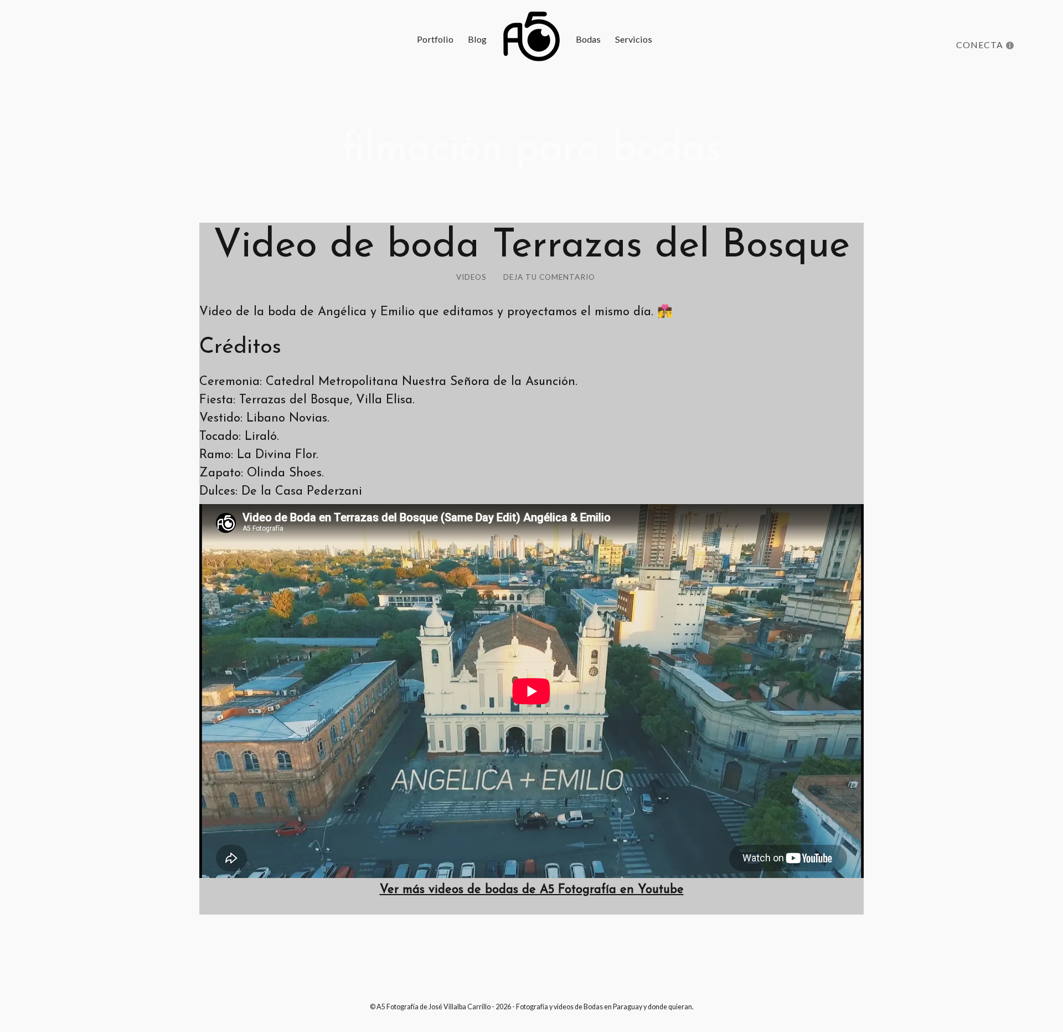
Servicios (633, 39)
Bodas (588, 39)
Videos (471, 277)
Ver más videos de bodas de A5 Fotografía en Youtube (532, 890)
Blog (477, 39)
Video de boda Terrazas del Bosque (531, 246)
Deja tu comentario (549, 277)
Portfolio (435, 39)
